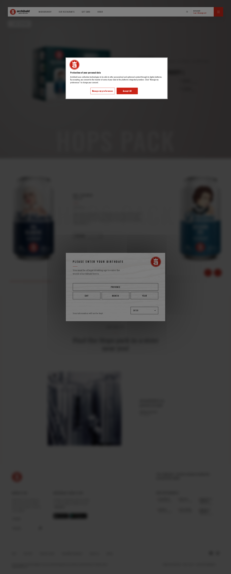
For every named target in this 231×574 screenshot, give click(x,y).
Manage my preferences (102, 91)
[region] (117, 78)
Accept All (127, 91)
